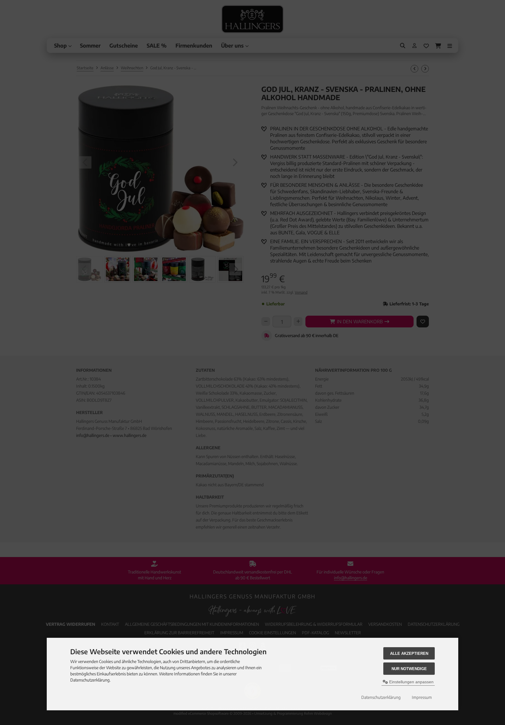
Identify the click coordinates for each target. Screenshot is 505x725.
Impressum (422, 697)
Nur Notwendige (409, 669)
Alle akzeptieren (409, 653)
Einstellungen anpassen (411, 681)
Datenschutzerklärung (381, 697)
